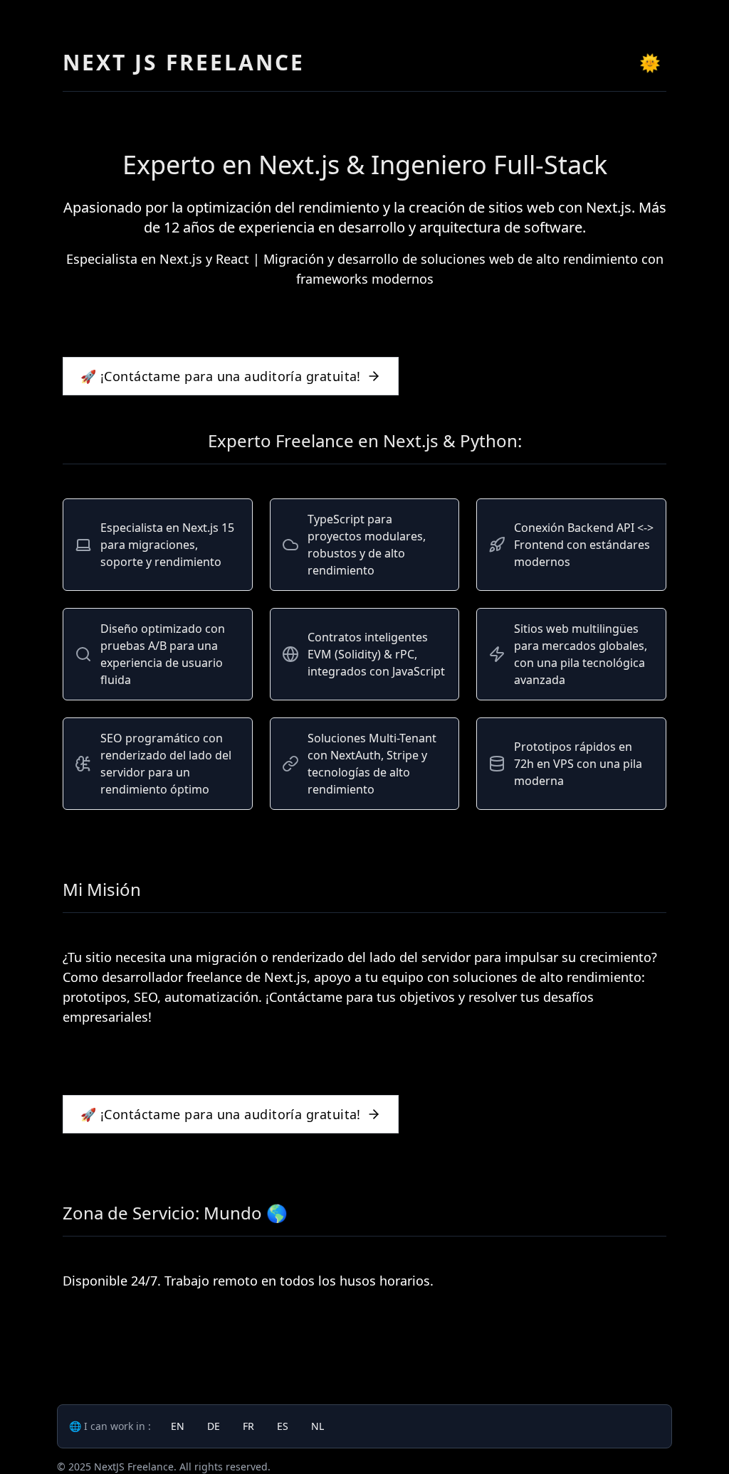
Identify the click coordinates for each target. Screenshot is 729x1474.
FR (248, 1426)
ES (282, 1426)
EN (177, 1426)
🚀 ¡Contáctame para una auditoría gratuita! (220, 376)
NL (317, 1426)
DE (213, 1426)
